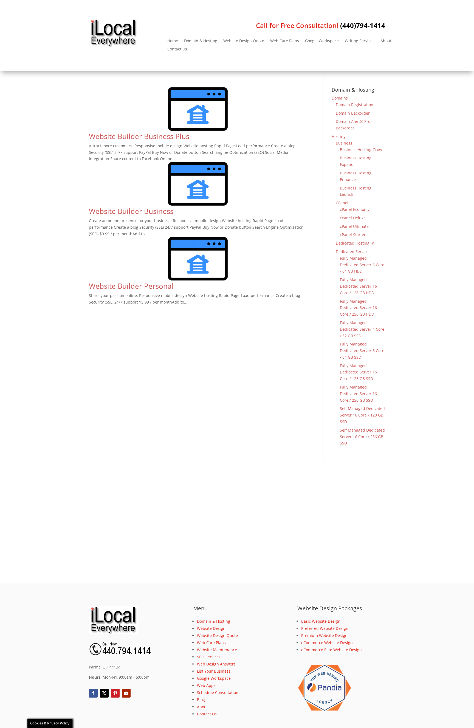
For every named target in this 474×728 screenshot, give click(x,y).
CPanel (342, 202)
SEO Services (209, 656)
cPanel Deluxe (353, 217)
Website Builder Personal (131, 286)
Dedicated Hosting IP (355, 243)
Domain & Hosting (200, 41)
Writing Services (359, 41)
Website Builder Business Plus (139, 136)
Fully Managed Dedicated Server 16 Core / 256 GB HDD (358, 308)
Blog (201, 699)
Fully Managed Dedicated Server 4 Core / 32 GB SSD (362, 329)
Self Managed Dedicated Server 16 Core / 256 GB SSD (362, 436)
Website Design (211, 628)
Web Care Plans (284, 41)
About (385, 41)
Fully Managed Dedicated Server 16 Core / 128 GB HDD (358, 286)
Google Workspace (322, 41)
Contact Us (177, 49)
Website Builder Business (131, 211)
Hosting (339, 136)
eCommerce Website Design (327, 642)
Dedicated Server (351, 251)
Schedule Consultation (217, 692)
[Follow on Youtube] (126, 693)
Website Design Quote (243, 41)
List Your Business (213, 671)
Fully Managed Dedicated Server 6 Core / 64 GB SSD (362, 350)
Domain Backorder (353, 113)
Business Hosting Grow (361, 149)
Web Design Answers (216, 664)
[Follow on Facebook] (93, 693)
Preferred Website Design (324, 628)
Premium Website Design (324, 635)
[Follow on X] (104, 693)
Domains (340, 98)
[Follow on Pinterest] (115, 693)
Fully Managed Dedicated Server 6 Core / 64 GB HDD (362, 265)
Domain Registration (354, 104)
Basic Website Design (320, 621)
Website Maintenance (217, 649)
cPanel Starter (353, 234)
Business (344, 143)
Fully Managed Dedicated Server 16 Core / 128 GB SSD (358, 372)
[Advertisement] (237, 523)
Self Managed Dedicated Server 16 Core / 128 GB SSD (362, 415)
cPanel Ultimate (354, 226)
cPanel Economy (354, 209)
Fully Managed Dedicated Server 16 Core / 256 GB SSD (358, 393)
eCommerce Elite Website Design (331, 649)
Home (172, 41)
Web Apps (206, 685)
